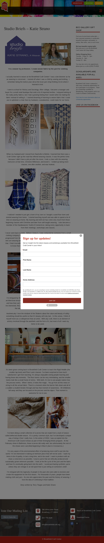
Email (25, 250)
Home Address (29, 280)
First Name (27, 260)
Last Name (27, 270)
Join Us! (52, 301)
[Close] (81, 235)
